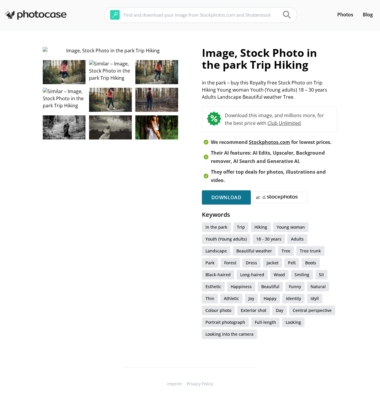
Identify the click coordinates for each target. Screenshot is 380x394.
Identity (293, 298)
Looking (293, 322)
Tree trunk (310, 251)
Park (210, 263)
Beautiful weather (254, 251)
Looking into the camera (229, 334)
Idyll (315, 298)
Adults (297, 239)
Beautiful (270, 286)
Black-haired (218, 274)
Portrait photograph (225, 322)
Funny (295, 286)
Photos (345, 14)
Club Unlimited (284, 123)
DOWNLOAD (226, 197)
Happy (270, 298)
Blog (368, 14)
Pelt (292, 263)
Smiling (301, 274)
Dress (251, 263)
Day (279, 310)
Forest (230, 263)
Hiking (260, 227)
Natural (318, 286)
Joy (251, 298)
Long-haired (252, 274)
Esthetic (213, 286)
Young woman (291, 227)
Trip (241, 227)
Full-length (265, 322)
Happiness (241, 286)
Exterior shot (253, 310)
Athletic (231, 298)
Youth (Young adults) (226, 239)
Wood (279, 274)
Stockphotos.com (269, 142)
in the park (216, 227)
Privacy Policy (200, 384)
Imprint (174, 384)
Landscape (216, 251)
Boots (310, 263)
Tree (285, 251)
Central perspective (312, 310)
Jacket (272, 263)
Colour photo (218, 310)
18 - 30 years (268, 239)
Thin (209, 298)
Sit (321, 274)
